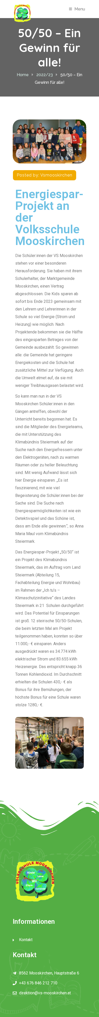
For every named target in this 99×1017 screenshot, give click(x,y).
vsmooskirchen (56, 175)
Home (23, 74)
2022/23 (44, 74)
